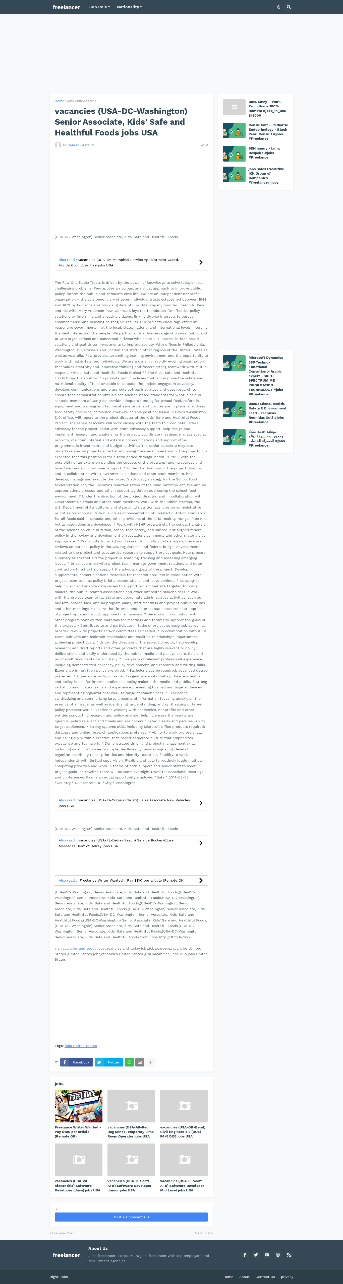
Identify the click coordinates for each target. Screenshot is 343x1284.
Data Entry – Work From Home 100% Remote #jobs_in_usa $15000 (267, 108)
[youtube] (267, 1255)
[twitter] (256, 1255)
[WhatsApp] (129, 1062)
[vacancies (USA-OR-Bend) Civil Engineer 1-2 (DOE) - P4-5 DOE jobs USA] (184, 1106)
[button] (278, 7)
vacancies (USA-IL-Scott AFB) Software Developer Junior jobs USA (129, 1185)
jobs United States (81, 101)
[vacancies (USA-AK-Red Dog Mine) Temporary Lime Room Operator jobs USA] (131, 1106)
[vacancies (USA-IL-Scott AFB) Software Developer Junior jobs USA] (131, 1160)
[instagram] (278, 1255)
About (244, 1277)
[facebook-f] (245, 1255)
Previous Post (63, 1233)
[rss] (289, 1255)
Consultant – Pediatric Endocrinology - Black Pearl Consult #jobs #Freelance (268, 132)
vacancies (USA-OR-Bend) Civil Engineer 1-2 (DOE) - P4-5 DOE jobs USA (182, 1131)
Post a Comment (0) (131, 1217)
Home (59, 101)
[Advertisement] (171, 54)
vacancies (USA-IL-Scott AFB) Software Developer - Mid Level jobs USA (183, 1185)
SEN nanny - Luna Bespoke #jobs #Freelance (264, 152)
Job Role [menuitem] (98, 7)
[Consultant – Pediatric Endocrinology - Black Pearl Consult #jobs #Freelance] (234, 130)
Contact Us (265, 1277)
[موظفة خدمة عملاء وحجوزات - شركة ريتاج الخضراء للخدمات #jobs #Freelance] (234, 437)
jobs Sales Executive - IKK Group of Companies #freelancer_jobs (268, 176)
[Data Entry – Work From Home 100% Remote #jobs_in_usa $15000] (234, 107)
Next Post (202, 1233)
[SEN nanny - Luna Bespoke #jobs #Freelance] (234, 154)
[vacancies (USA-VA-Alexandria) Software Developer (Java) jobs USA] (78, 1160)
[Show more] (150, 1062)
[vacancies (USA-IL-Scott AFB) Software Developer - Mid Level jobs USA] (184, 1160)
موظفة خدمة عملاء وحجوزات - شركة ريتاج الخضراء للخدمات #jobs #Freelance (267, 438)
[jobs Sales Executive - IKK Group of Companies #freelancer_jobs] (234, 174)
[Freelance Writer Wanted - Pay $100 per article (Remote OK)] (78, 1106)
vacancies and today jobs (82, 948)
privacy (287, 1277)
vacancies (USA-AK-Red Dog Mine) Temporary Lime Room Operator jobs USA (130, 1131)
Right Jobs (59, 1277)
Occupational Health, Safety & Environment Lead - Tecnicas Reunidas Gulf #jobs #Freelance (268, 413)
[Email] (139, 1062)
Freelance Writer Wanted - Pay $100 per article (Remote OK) (131, 880)
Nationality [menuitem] (128, 7)
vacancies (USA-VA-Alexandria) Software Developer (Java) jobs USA (77, 1185)
